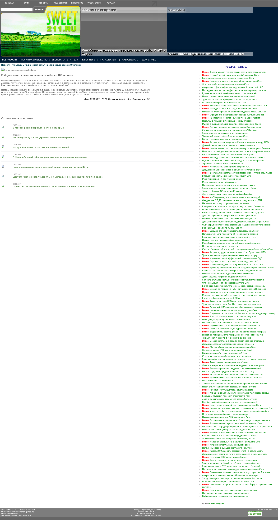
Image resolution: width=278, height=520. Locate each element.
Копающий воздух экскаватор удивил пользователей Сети (234, 105)
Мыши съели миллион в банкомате (219, 182)
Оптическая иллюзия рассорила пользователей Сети (228, 481)
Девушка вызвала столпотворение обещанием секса (228, 344)
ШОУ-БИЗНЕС (149, 60)
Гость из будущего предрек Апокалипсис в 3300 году (228, 371)
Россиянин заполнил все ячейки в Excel (221, 179)
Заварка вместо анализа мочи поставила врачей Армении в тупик (234, 383)
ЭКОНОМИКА (58, 60)
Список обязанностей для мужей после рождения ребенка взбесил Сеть (237, 249)
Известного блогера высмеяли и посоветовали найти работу (235, 411)
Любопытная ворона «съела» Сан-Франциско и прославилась (236, 420)
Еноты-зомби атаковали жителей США (221, 298)
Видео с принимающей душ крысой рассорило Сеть (231, 405)
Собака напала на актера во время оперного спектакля (233, 341)
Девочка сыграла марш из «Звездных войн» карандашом (234, 432)
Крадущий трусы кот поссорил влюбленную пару (226, 396)
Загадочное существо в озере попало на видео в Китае (229, 188)
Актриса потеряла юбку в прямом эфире (226, 445)
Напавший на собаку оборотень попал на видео (225, 203)
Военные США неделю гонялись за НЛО (222, 228)
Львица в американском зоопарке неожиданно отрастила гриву (233, 365)
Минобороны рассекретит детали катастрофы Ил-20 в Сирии (123, 52)
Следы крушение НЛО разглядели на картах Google (227, 350)
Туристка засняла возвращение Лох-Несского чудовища (229, 99)
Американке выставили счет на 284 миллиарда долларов (230, 475)
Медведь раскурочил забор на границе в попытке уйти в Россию (233, 295)
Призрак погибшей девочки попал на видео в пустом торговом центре (236, 151)
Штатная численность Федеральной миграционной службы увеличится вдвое (58, 176)
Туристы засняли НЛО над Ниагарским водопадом (230, 301)
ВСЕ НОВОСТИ (9, 60)
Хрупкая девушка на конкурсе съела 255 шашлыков (231, 127)
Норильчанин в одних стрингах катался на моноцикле (228, 185)
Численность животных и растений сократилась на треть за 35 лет (51, 167)
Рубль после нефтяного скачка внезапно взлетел (209, 53)
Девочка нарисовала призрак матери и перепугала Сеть (229, 215)
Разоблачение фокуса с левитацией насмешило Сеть (232, 423)
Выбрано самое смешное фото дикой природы (225, 496)
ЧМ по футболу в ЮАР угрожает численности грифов (43, 137)
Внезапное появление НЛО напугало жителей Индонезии (234, 289)
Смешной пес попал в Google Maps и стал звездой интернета (232, 270)
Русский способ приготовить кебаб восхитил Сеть (230, 75)
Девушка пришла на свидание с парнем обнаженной (231, 368)
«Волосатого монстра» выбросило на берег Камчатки (232, 118)
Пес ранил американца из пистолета (220, 246)
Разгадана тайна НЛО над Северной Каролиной (229, 108)
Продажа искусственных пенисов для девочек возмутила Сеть (233, 469)
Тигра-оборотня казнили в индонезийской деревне (226, 338)
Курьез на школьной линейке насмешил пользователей (229, 93)
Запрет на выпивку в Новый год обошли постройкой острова (231, 463)
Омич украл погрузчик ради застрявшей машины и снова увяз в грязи (236, 225)
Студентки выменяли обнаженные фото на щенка (226, 356)
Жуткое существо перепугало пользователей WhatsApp (229, 130)
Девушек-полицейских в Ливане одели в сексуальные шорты (232, 170)
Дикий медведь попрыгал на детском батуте (224, 277)
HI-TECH (74, 60)
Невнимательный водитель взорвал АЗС (226, 167)
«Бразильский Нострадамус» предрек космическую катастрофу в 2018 (237, 426)
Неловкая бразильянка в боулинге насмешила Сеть (231, 442)
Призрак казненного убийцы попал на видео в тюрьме (228, 429)
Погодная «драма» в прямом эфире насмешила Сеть (232, 81)
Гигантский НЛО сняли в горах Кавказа (225, 457)
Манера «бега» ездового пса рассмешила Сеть (229, 347)
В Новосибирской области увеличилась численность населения (50, 157)
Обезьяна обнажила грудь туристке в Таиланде (229, 328)
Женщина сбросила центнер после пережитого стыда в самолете (234, 359)
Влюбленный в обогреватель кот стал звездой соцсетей (229, 402)
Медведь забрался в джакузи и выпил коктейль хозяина (233, 157)
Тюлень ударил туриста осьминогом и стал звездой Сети (234, 72)
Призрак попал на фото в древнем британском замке (228, 273)
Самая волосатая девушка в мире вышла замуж (229, 460)
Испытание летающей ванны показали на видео (225, 414)
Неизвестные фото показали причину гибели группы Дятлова (236, 148)
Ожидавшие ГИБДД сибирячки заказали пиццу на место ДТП (232, 200)
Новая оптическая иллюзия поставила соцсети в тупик (229, 387)
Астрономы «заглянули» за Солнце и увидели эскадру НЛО (235, 142)
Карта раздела (216, 503)
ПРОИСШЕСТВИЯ (108, 60)
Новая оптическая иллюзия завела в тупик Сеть (229, 310)
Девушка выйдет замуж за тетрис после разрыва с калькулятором (234, 454)
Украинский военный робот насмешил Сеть (223, 163)
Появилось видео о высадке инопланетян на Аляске (228, 448)
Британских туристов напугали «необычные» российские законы (233, 286)
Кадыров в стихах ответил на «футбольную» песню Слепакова (233, 206)
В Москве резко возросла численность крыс (38, 127)
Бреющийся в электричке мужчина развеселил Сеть (228, 78)
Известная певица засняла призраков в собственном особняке (232, 335)
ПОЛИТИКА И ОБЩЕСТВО (34, 60)
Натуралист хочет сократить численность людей (41, 147)
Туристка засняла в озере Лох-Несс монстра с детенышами (231, 304)
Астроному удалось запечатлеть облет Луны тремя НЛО (234, 252)
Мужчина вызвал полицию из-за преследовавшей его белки (231, 124)
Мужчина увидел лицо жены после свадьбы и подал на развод (233, 160)
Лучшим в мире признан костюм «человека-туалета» (232, 377)
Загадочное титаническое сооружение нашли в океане (232, 292)
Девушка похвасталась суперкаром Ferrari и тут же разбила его (237, 173)
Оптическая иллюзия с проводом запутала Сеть (226, 283)
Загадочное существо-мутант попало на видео (225, 133)
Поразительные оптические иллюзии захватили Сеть (232, 325)
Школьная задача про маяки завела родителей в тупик (229, 237)
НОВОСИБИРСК (130, 60)
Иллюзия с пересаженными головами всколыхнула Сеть (230, 218)
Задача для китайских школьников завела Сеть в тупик (229, 399)
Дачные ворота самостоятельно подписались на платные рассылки (235, 222)
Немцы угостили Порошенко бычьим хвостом (224, 240)
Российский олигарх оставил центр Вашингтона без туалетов (232, 243)
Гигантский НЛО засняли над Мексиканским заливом (232, 307)
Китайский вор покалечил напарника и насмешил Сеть (232, 374)
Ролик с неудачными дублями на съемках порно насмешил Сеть (237, 408)
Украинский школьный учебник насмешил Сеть (225, 136)
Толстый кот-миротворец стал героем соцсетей (229, 316)
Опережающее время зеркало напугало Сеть (224, 102)
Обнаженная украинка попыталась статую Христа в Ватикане (236, 472)
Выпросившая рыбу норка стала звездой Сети (224, 353)
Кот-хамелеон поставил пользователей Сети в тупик (228, 154)
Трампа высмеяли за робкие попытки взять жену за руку (229, 255)
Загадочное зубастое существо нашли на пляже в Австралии (232, 478)
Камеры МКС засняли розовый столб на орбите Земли (232, 451)
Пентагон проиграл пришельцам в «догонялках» (229, 490)
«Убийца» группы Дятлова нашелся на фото (227, 390)
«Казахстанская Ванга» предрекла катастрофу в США (228, 438)
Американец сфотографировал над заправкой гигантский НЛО (232, 87)
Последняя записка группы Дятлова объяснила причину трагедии (234, 90)
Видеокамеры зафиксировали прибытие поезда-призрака (234, 332)
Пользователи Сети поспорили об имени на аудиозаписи (230, 234)
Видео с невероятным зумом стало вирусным (224, 139)
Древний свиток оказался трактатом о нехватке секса (228, 145)
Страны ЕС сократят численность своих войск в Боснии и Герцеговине (54, 186)
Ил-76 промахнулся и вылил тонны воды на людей (231, 197)
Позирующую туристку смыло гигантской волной (226, 319)
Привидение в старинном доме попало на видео (225, 493)
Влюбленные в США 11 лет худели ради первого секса (229, 435)
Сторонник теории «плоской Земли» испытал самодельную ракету (238, 313)
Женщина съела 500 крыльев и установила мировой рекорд (235, 393)
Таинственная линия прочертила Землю (225, 362)
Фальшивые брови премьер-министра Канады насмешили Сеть (233, 209)
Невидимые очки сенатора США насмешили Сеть (226, 417)
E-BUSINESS (88, 60)
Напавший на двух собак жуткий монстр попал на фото (233, 264)
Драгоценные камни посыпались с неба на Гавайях (227, 194)
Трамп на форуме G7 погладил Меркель (222, 191)
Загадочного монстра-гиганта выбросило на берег (230, 231)
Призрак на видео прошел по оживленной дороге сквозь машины (234, 111)
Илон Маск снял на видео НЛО (217, 380)
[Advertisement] (174, 88)
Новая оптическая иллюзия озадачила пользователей (228, 96)
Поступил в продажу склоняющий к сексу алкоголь (227, 121)
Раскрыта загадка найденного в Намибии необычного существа (233, 212)
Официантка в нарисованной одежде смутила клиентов (233, 115)
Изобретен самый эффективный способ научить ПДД (232, 258)
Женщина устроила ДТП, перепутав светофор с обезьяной (231, 466)
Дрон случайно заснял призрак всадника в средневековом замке (237, 267)
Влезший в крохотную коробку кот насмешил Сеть (226, 176)
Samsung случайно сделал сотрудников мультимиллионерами (233, 280)
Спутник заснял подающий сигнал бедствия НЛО (230, 261)
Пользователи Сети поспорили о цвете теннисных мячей (230, 322)
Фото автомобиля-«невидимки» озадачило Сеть (225, 84)
